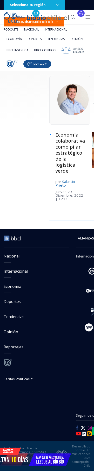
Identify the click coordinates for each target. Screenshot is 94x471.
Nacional (31, 29)
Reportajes (13, 347)
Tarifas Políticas (17, 379)
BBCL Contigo (45, 50)
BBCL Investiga (17, 50)
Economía (14, 39)
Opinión (76, 39)
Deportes (35, 39)
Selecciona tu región (28, 4)
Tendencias (56, 39)
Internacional (56, 29)
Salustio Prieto (65, 183)
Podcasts (11, 29)
